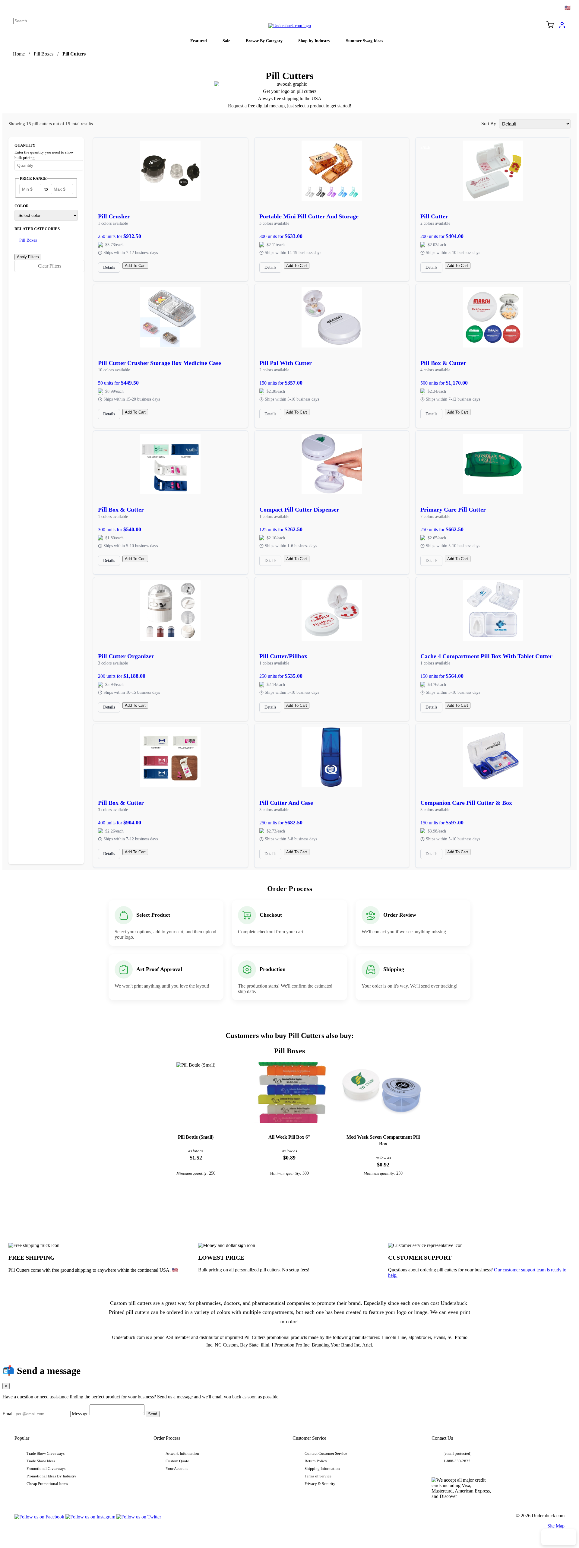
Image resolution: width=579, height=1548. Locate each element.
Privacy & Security (320, 1484)
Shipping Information (322, 1469)
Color (21, 206)
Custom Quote (177, 1461)
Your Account (177, 1469)
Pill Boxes (43, 53)
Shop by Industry (314, 40)
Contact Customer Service (326, 1453)
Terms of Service (318, 1476)
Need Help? (559, 1537)
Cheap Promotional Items (47, 1484)
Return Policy (316, 1461)
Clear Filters (49, 265)
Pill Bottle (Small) (196, 1137)
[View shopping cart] (550, 25)
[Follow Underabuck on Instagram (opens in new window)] (90, 1516)
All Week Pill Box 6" (289, 1137)
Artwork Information (182, 1453)
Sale (226, 40)
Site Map (556, 1525)
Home (19, 53)
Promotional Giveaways (46, 1469)
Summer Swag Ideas (364, 40)
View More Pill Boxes (289, 1206)
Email (8, 1413)
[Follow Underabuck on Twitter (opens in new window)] (138, 1516)
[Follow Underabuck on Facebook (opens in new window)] (39, 1516)
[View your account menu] (562, 27)
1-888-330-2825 (457, 1461)
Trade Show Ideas (41, 1461)
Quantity (24, 145)
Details (109, 267)
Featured (198, 40)
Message (80, 1413)
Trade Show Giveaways (46, 1453)
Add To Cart (135, 265)
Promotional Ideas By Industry (51, 1476)
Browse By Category (264, 40)
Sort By (488, 123)
